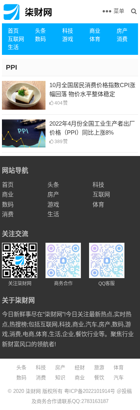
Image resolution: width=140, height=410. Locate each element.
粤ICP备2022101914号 (89, 391)
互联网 (16, 39)
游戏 (67, 39)
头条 (40, 31)
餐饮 (99, 377)
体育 (94, 39)
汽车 (119, 377)
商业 (94, 31)
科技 (67, 31)
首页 (13, 31)
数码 (40, 39)
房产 (122, 31)
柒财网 (33, 391)
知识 (60, 377)
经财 (80, 367)
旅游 (99, 367)
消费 (122, 39)
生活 (13, 47)
